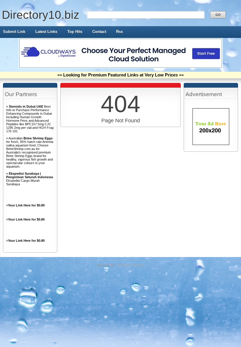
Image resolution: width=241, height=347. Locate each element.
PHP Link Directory (130, 265)
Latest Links (46, 31)
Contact (99, 31)
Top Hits (74, 31)
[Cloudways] (121, 67)
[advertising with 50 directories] (211, 144)
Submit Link (14, 31)
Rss (119, 31)
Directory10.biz (40, 15)
